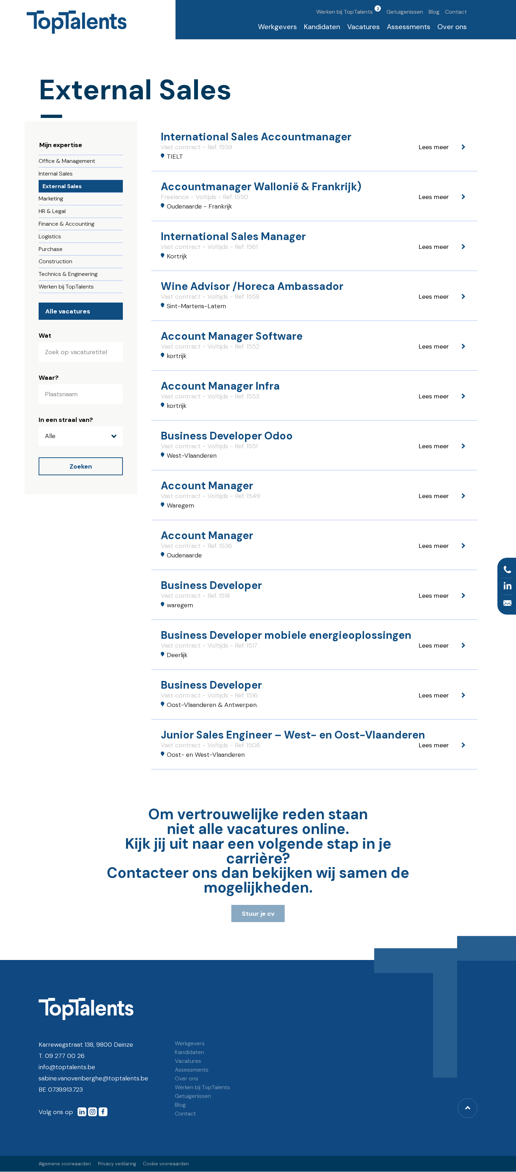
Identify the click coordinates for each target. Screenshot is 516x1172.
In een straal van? (66, 420)
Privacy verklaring (117, 1164)
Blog (434, 11)
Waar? (49, 377)
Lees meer (314, 146)
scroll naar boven (467, 1108)
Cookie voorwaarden (166, 1164)
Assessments (408, 26)
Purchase (50, 249)
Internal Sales (56, 173)
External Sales (62, 186)
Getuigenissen (404, 11)
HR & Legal (52, 211)
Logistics (50, 236)
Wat (45, 335)
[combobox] (81, 394)
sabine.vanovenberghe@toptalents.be (93, 1078)
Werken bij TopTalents (344, 11)
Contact (456, 11)
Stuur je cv (258, 913)
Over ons (452, 26)
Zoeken (81, 466)
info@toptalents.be (67, 1067)
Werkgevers (277, 26)
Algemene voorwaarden (65, 1164)
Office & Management (67, 161)
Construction (55, 261)
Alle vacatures (67, 311)
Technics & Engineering (68, 274)
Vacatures (363, 26)
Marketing (51, 198)
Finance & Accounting (66, 223)
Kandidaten (322, 26)
